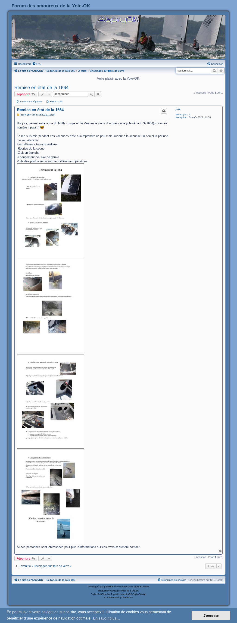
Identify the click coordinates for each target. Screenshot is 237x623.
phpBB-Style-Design (135, 594)
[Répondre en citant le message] (164, 111)
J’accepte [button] (211, 615)
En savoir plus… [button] (106, 618)
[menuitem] (36, 64)
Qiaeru (135, 590)
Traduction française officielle (113, 590)
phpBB (108, 586)
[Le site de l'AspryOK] (118, 19)
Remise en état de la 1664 (41, 87)
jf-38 (178, 109)
